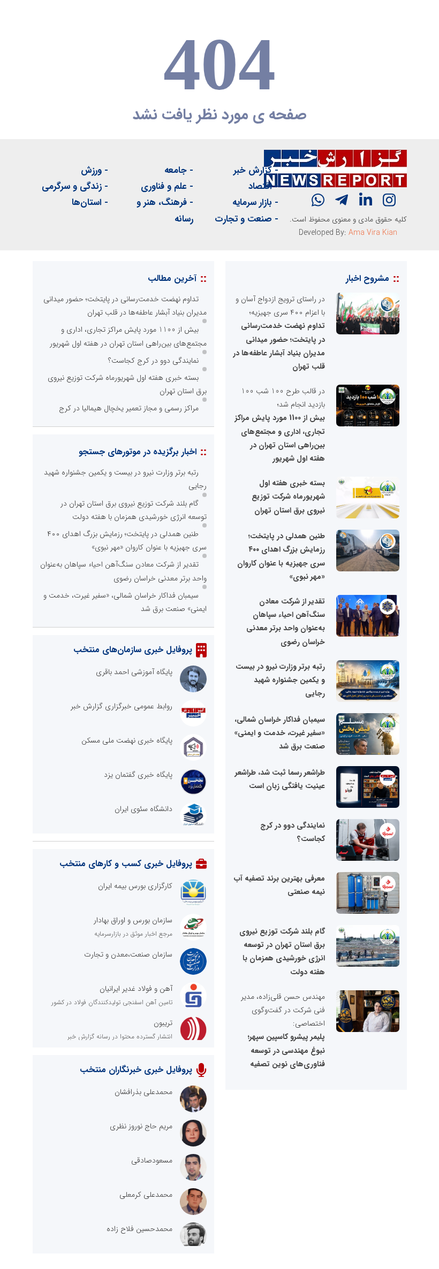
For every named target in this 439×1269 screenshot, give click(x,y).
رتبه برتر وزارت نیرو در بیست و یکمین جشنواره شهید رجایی (280, 680)
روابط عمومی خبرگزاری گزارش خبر (121, 706)
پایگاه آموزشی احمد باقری (134, 672)
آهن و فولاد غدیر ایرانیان (136, 989)
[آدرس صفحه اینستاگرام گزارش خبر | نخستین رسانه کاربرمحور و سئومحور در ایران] (389, 200)
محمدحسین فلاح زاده (139, 1229)
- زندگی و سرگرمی (75, 186)
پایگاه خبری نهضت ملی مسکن (126, 740)
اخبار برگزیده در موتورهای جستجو (137, 451)
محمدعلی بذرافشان (143, 1092)
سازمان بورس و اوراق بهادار (133, 920)
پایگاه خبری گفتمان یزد (138, 775)
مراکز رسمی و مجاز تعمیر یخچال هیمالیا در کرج (129, 408)
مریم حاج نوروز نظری (141, 1126)
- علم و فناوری (167, 186)
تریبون (163, 1023)
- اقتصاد (263, 186)
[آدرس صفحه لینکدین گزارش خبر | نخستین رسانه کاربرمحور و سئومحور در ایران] (365, 200)
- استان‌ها (90, 202)
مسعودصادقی (151, 1160)
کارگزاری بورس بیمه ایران (135, 886)
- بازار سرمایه (255, 202)
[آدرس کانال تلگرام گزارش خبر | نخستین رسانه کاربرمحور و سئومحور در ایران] (341, 200)
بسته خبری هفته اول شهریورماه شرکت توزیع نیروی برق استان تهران (288, 496)
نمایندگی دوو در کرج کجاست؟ (153, 360)
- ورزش (94, 170)
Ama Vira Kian (373, 233)
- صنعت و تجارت (246, 219)
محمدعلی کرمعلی (145, 1195)
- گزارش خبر (255, 170)
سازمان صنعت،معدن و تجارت (128, 954)
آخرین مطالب (172, 278)
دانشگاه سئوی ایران (143, 809)
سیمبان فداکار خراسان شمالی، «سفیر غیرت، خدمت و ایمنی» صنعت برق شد (279, 733)
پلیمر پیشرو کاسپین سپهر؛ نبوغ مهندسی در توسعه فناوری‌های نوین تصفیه (286, 1050)
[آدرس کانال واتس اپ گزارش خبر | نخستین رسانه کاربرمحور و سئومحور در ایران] (318, 200)
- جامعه (178, 170)
